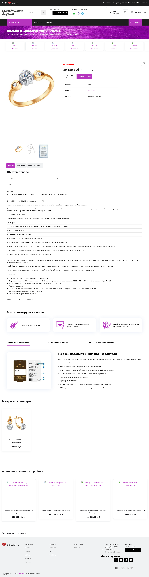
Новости (28, 562)
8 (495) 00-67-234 (58, 10)
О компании (107, 3)
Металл (27, 555)
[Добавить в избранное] (143, 63)
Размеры (28, 558)
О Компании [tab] (21, 166)
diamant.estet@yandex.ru (80, 10)
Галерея (116, 3)
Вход (114, 11)
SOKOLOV (91, 90)
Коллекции (38, 22)
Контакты (144, 3)
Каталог (77, 548)
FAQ (137, 3)
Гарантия (131, 3)
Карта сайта (78, 544)
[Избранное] (125, 12)
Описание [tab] (10, 166)
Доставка (123, 3)
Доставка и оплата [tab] (35, 166)
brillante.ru (21, 574)
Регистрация (116, 14)
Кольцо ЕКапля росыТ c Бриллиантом (130, 510)
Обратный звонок (60, 12)
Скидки (49, 22)
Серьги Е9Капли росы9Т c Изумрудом (55, 510)
